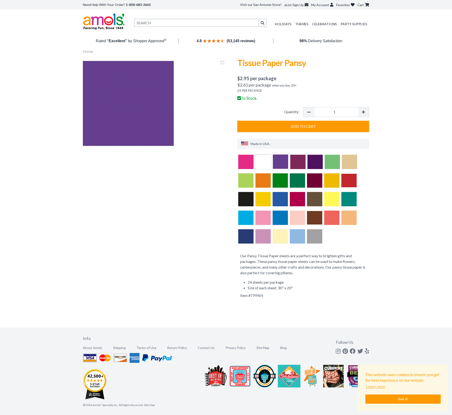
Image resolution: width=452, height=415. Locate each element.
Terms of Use (146, 348)
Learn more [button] (375, 387)
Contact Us (206, 348)
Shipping (119, 348)
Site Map (262, 348)
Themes (301, 24)
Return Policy (177, 348)
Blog (283, 348)
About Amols (92, 348)
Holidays (283, 24)
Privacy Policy (236, 348)
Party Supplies (354, 24)
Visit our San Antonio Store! (261, 5)
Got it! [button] (403, 399)
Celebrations (324, 24)
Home (88, 51)
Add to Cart (303, 126)
